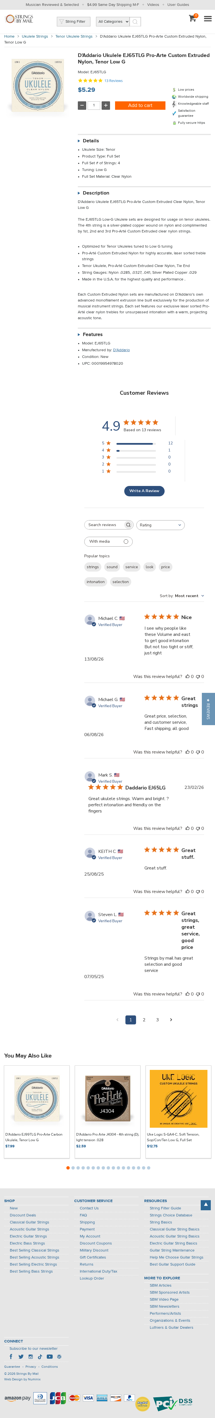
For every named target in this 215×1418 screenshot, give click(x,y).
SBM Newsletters (164, 1307)
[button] (208, 709)
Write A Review (144, 491)
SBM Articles (161, 1285)
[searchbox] (104, 524)
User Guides (178, 5)
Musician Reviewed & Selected (52, 5)
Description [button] (96, 193)
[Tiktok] (40, 1357)
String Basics (161, 1222)
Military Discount (94, 1250)
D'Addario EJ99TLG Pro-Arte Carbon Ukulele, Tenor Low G (33, 1137)
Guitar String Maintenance (172, 1250)
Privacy (30, 1367)
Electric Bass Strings (27, 1243)
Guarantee (12, 1367)
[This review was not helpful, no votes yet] (198, 676)
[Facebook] (11, 1357)
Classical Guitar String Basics (175, 1229)
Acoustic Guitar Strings (29, 1229)
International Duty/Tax (98, 1271)
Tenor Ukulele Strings (74, 36)
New (14, 1208)
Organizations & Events (170, 1321)
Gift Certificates (93, 1257)
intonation (96, 581)
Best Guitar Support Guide (172, 1264)
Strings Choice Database (171, 1215)
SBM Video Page (164, 1299)
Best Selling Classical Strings (34, 1250)
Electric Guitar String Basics (173, 1243)
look (149, 567)
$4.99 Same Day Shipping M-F (113, 5)
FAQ (83, 1215)
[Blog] (59, 1357)
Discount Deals (23, 1215)
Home (9, 36)
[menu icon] (208, 19)
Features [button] (93, 334)
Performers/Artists (165, 1314)
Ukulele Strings (35, 36)
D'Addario (121, 350)
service (131, 567)
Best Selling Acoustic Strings (34, 1257)
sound (112, 567)
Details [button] (91, 140)
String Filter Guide (165, 1208)
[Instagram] (30, 1357)
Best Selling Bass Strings (31, 1271)
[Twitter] (21, 1357)
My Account (90, 1236)
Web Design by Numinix (22, 1379)
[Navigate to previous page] (117, 1019)
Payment (87, 1229)
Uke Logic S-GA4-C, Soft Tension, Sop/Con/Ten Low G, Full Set (173, 1137)
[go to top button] (206, 1205)
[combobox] (160, 525)
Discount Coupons (96, 1243)
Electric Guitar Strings (28, 1236)
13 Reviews (113, 80)
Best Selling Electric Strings (33, 1264)
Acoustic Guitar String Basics (175, 1236)
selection (121, 581)
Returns (87, 1264)
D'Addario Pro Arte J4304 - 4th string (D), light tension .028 (107, 1137)
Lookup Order (92, 1278)
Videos (153, 5)
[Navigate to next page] (171, 1019)
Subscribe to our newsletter (34, 1349)
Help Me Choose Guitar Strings (177, 1257)
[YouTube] (49, 1357)
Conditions (49, 1367)
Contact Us (89, 1208)
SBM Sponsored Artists (170, 1292)
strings (93, 567)
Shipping (87, 1222)
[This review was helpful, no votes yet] (188, 676)
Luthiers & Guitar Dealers (171, 1328)
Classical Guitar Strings (29, 1222)
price (165, 567)
